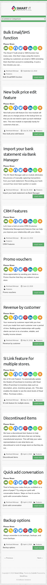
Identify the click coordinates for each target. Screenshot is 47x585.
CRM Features (15, 211)
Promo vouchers (17, 259)
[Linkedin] (30, 48)
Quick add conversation (23, 472)
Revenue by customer (21, 307)
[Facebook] (15, 48)
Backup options (16, 520)
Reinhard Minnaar (12, 71)
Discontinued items (19, 418)
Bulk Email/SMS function (16, 35)
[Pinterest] (25, 48)
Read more (38, 77)
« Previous (9, 558)
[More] (40, 48)
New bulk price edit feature (20, 95)
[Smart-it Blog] (21, 9)
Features (9, 74)
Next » (39, 558)
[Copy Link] (11, 48)
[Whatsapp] (35, 48)
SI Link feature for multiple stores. (18, 361)
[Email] (6, 48)
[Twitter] (20, 48)
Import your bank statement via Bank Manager (19, 154)
